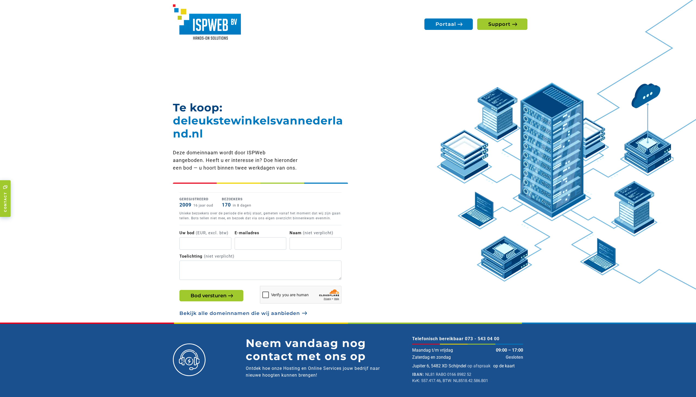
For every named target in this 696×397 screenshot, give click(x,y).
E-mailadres (247, 232)
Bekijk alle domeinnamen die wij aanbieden (239, 313)
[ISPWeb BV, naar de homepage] (207, 21)
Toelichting (206, 256)
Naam (311, 232)
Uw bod (203, 232)
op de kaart (504, 365)
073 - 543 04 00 (482, 338)
